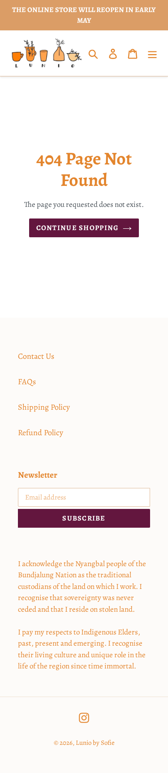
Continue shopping (77, 228)
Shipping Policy (44, 407)
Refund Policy (40, 432)
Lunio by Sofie (95, 742)
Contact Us (36, 356)
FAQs (27, 381)
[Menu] (152, 53)
